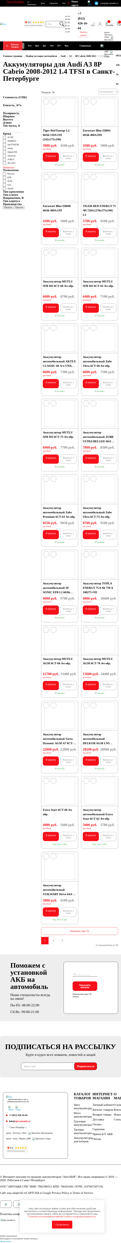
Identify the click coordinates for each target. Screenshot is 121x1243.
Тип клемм (10, 194)
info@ (19, 1121)
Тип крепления (13, 191)
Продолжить (5, 1241)
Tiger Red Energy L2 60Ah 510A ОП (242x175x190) (56, 135)
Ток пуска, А (11, 125)
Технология (11, 170)
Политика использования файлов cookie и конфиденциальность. (62, 1216)
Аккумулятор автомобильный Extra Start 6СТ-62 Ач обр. (98, 814)
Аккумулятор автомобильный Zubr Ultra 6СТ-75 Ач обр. (97, 512)
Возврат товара (102, 1114)
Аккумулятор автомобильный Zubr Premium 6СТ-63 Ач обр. (59, 512)
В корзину (51, 156)
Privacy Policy (60, 1192)
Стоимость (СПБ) (15, 97)
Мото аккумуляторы (83, 1114)
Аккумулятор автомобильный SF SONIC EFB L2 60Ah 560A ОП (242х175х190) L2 (58, 592)
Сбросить (19, 207)
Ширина (9, 116)
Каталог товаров (15, 45)
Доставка (98, 1119)
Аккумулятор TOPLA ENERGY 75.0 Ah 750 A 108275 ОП (98, 588)
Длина (7, 122)
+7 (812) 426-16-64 (83, 21)
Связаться (85, 45)
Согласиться (62, 1224)
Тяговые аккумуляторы (83, 1131)
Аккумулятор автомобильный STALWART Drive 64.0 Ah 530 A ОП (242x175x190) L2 (59, 894)
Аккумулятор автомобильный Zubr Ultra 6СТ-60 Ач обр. (97, 361)
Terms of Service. (83, 1192)
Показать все (8, 167)
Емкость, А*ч (12, 105)
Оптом (97, 1138)
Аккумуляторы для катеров (83, 1139)
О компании (31, 3)
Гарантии (53, 3)
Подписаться (85, 1066)
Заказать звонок (85, 986)
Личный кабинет (103, 1104)
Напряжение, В (13, 197)
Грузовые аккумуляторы (83, 1123)
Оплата (97, 1124)
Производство (12, 204)
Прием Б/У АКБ (103, 1134)
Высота (8, 119)
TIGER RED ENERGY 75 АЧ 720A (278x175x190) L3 (99, 210)
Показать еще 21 (79, 931)
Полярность (11, 113)
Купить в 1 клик (68, 157)
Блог (43, 3)
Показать (8, 207)
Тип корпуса (11, 201)
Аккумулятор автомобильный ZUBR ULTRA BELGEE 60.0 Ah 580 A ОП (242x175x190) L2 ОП (99, 441)
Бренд (7, 133)
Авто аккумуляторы (83, 1106)
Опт (64, 3)
